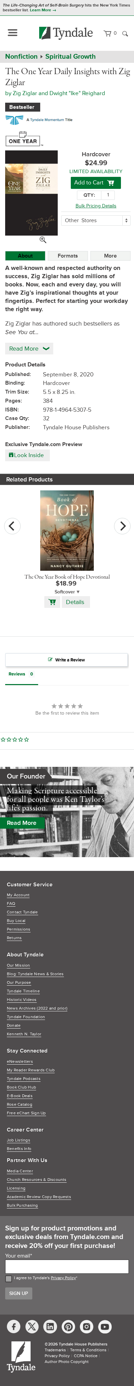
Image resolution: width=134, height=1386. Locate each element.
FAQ (11, 903)
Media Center (20, 1171)
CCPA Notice (86, 1356)
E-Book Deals (20, 1096)
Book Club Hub (21, 1087)
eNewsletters (20, 1061)
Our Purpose (19, 982)
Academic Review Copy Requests (39, 1197)
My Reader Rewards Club (31, 1070)
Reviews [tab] (17, 674)
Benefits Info (19, 1148)
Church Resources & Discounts (37, 1179)
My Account (18, 895)
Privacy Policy (63, 1278)
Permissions (19, 929)
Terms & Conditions (88, 1350)
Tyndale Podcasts (24, 1078)
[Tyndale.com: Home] (66, 33)
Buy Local (16, 920)
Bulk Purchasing (22, 1205)
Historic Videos (22, 999)
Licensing (16, 1188)
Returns (14, 938)
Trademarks (55, 1350)
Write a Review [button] (70, 660)
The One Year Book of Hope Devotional (67, 577)
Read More (21, 823)
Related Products (29, 479)
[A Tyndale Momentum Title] (40, 119)
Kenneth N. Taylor (24, 1034)
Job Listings (18, 1140)
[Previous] (12, 526)
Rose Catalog (19, 1104)
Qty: (89, 195)
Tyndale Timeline (23, 991)
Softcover (65, 592)
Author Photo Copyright (67, 1361)
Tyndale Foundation (26, 1017)
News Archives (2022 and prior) (37, 1008)
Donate (14, 1025)
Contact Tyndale (22, 912)
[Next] (122, 526)
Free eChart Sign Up (26, 1113)
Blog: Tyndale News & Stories (35, 974)
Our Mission (18, 965)
